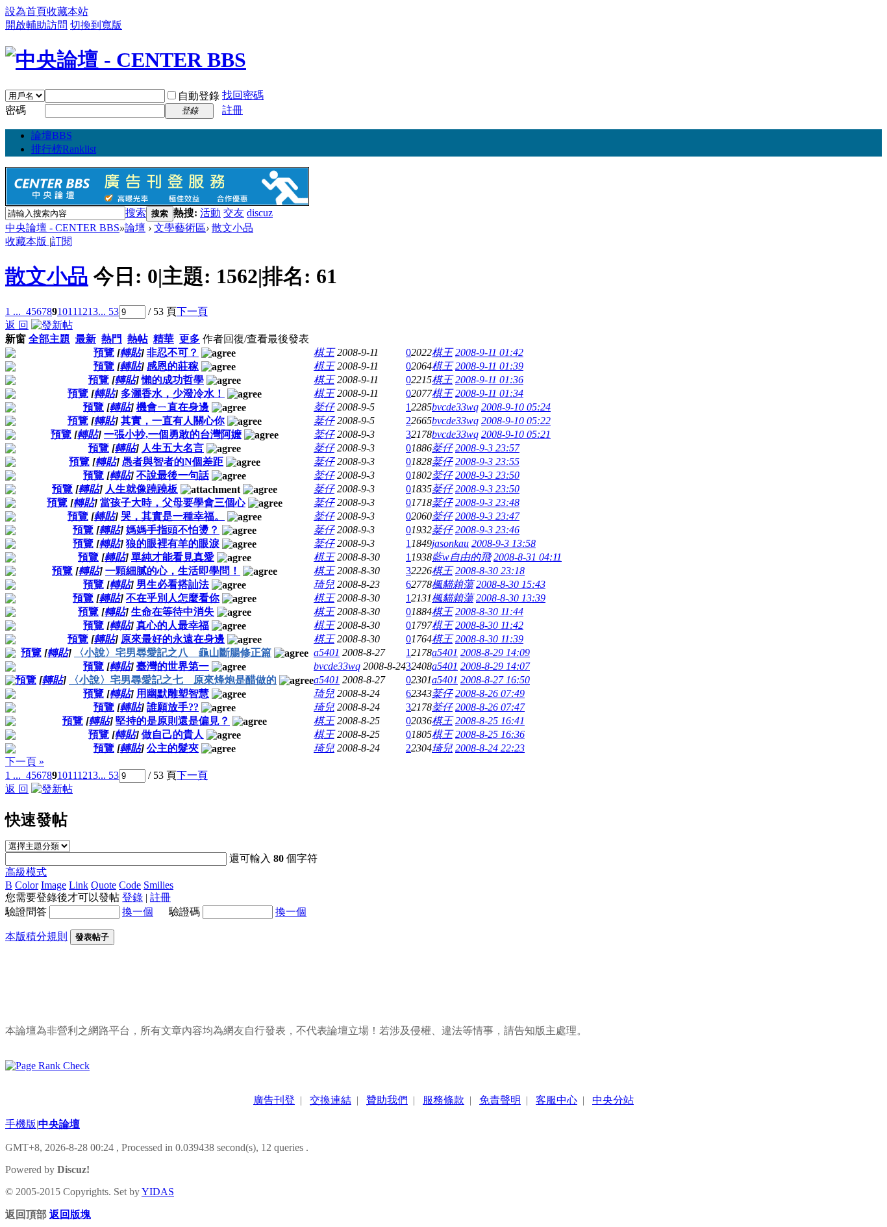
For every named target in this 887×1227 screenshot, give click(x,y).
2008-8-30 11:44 (489, 611)
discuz (260, 212)
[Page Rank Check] (47, 1065)
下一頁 (192, 311)
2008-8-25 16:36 (490, 734)
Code (130, 885)
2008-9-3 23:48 (487, 502)
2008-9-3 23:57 (487, 447)
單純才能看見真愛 (172, 557)
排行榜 (63, 149)
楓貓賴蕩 (452, 584)
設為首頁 (26, 11)
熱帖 (137, 338)
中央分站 (613, 1100)
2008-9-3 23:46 (487, 529)
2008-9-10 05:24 (516, 406)
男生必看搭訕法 (172, 584)
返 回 (17, 325)
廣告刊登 (274, 1100)
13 (93, 311)
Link (78, 885)
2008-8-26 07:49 (490, 693)
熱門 (111, 338)
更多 (189, 338)
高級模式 (26, 872)
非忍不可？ (173, 352)
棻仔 (324, 406)
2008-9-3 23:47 (487, 516)
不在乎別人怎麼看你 (172, 597)
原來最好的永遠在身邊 (173, 638)
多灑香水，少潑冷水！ (173, 393)
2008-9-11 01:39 (489, 366)
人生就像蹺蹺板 (141, 488)
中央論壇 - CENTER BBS (62, 227)
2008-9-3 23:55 (487, 461)
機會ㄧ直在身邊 (172, 406)
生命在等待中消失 (172, 611)
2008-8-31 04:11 (527, 557)
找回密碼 (243, 95)
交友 (233, 212)
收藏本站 (67, 11)
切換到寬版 (96, 25)
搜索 (135, 212)
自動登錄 (198, 95)
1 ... (13, 311)
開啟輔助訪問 (36, 25)
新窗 (15, 338)
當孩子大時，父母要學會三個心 (172, 502)
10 (62, 311)
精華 (163, 338)
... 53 (108, 311)
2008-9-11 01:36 (489, 379)
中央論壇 (59, 1124)
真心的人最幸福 (172, 625)
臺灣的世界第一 (172, 666)
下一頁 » (24, 761)
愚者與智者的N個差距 (172, 461)
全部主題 (49, 338)
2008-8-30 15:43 (510, 584)
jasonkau (450, 543)
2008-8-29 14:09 (495, 652)
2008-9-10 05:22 (516, 420)
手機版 (20, 1124)
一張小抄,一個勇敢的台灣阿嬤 (173, 434)
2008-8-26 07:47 (490, 707)
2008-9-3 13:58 (503, 543)
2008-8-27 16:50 (495, 679)
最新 (85, 338)
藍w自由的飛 (461, 557)
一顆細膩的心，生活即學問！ (172, 570)
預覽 (104, 352)
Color (26, 885)
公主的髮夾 (173, 747)
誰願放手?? (173, 707)
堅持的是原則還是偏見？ (173, 720)
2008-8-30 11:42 (489, 625)
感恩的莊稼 (173, 366)
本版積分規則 (36, 936)
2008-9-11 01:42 (489, 352)
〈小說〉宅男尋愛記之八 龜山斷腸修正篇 (172, 652)
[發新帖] (52, 325)
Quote (103, 885)
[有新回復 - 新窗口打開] (10, 354)
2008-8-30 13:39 (510, 597)
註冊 (232, 110)
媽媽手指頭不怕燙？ (172, 529)
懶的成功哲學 (173, 379)
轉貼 (130, 352)
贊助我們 (387, 1100)
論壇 (51, 135)
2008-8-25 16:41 (490, 720)
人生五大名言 (173, 447)
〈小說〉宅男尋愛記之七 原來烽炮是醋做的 (173, 679)
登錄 (132, 897)
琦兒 (324, 584)
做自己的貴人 (173, 734)
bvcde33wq (455, 406)
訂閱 (61, 241)
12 (82, 311)
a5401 (327, 652)
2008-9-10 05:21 (516, 434)
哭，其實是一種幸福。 (173, 516)
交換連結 (330, 1100)
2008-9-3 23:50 (487, 475)
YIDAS (158, 1191)
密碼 (15, 110)
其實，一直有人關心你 (173, 420)
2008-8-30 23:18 (490, 570)
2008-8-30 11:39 (489, 638)
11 (72, 311)
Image (53, 885)
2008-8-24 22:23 (490, 747)
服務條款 (443, 1100)
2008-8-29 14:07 (495, 666)
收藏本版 (27, 241)
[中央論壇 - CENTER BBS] (125, 59)
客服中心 (556, 1100)
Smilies (158, 885)
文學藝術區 (180, 227)
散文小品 (232, 227)
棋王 (324, 352)
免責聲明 (500, 1100)
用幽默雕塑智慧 (172, 693)
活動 (210, 212)
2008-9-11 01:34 (489, 393)
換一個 (137, 911)
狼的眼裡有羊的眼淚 (172, 543)
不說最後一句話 (172, 475)
